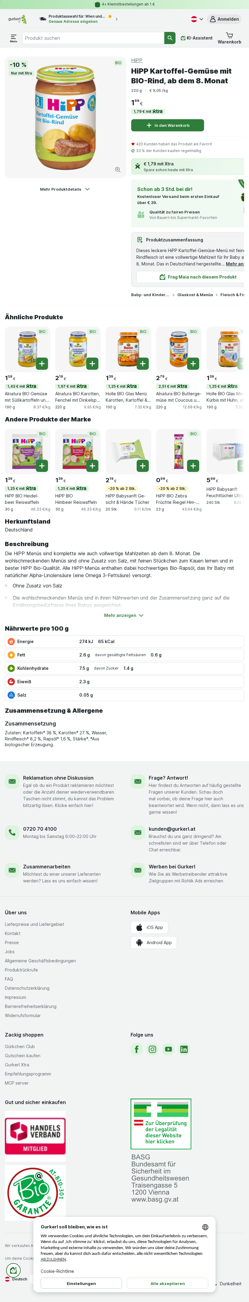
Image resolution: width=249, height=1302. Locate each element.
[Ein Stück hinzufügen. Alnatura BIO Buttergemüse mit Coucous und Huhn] (193, 364)
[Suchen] (170, 38)
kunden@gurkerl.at (172, 829)
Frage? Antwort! (168, 778)
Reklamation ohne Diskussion (58, 778)
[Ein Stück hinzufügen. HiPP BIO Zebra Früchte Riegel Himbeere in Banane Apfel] (193, 466)
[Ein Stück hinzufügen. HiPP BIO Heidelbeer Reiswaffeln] (42, 466)
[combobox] (93, 38)
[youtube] (168, 1049)
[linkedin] (184, 1049)
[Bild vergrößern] (118, 170)
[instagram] (152, 1049)
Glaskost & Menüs (195, 294)
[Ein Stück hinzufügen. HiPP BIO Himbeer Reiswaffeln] (92, 466)
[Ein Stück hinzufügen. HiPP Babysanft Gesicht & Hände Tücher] (143, 466)
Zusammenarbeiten (46, 867)
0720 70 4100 (40, 829)
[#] (161, 1124)
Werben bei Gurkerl (172, 867)
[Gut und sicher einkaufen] (35, 1193)
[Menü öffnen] (14, 38)
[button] (224, 19)
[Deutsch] (196, 19)
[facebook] (137, 1049)
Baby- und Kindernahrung (150, 294)
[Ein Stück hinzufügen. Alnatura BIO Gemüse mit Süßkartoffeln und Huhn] (42, 364)
